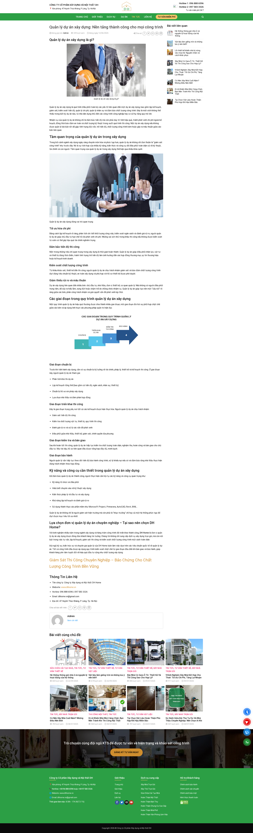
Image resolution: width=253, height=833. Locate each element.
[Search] (203, 16)
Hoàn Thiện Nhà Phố (149, 810)
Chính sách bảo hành (188, 784)
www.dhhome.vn (68, 587)
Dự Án (124, 17)
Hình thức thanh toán (189, 797)
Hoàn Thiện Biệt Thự (149, 802)
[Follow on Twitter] (122, 802)
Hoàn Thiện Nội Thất (149, 797)
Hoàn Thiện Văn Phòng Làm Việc (154, 814)
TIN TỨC (136, 17)
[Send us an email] (126, 802)
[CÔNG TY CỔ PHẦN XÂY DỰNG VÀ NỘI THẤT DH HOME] (126, 6)
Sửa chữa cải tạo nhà (61, 668)
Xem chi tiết (72, 620)
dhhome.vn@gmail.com (67, 797)
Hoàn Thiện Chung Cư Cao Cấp (153, 806)
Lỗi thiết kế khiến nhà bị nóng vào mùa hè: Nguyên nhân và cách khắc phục (187, 52)
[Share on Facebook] (144, 33)
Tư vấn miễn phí (166, 17)
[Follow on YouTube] (131, 802)
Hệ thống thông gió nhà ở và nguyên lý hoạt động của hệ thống (187, 33)
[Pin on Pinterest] (157, 33)
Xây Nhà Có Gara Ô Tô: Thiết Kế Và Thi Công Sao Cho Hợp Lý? (189, 62)
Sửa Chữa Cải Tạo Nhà (150, 793)
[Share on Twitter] (148, 33)
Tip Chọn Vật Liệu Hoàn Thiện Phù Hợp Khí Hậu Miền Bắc (188, 101)
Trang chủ (82, 17)
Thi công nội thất (98, 714)
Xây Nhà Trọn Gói (68, 714)
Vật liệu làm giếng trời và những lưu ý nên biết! (188, 43)
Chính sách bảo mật (188, 793)
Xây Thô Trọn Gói (148, 789)
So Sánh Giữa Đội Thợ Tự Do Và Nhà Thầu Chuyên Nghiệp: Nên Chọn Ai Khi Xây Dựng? (184, 719)
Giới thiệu (97, 17)
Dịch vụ (118, 793)
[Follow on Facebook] (117, 802)
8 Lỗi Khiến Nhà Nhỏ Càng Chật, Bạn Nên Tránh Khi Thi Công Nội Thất (189, 91)
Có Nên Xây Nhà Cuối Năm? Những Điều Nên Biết (187, 81)
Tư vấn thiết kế (106, 668)
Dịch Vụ (111, 17)
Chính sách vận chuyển (189, 789)
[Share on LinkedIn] (161, 33)
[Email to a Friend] (153, 33)
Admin (66, 33)
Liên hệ (148, 17)
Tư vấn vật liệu (144, 714)
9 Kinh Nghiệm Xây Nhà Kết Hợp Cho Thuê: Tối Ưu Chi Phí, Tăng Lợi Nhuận (189, 72)
